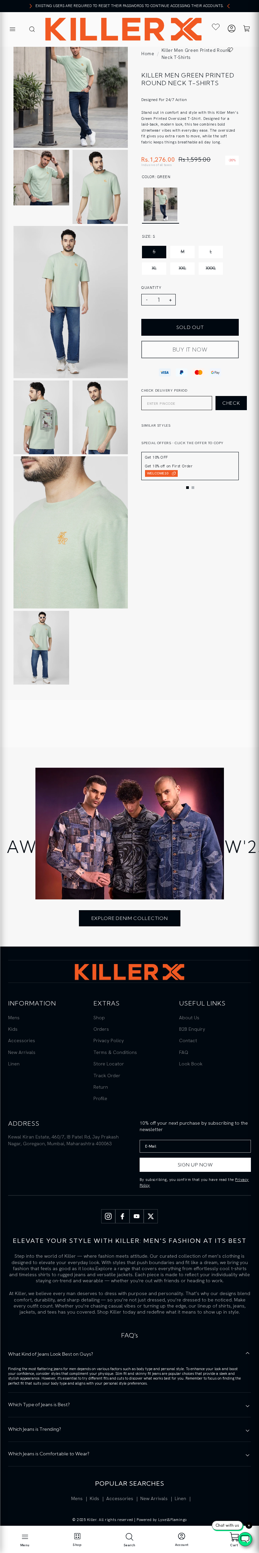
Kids (13, 1029)
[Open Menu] (12, 30)
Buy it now (190, 349)
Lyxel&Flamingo (172, 1519)
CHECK (231, 403)
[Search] (32, 30)
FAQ (183, 1052)
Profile (100, 1098)
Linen (14, 1064)
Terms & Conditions (115, 1052)
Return (100, 1087)
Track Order (106, 1075)
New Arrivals (21, 1052)
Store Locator (108, 1064)
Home (147, 54)
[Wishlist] (215, 27)
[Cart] (246, 29)
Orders (101, 1029)
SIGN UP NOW (195, 1165)
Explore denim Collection (129, 918)
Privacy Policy (108, 1040)
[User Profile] (231, 29)
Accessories (21, 1040)
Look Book (190, 1064)
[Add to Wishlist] (230, 50)
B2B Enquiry (192, 1029)
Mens (14, 1018)
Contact (188, 1040)
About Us (189, 1018)
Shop (99, 1018)
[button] (187, 487)
